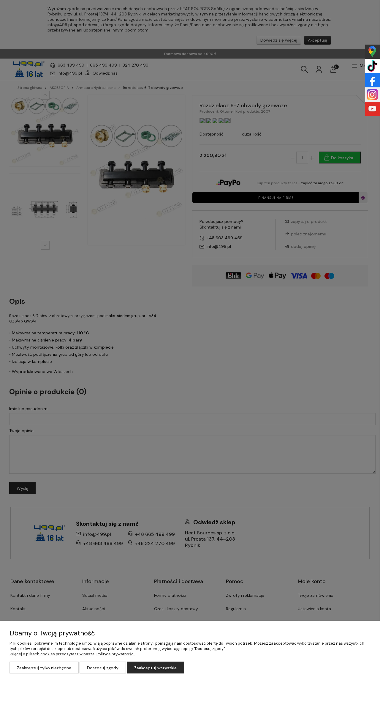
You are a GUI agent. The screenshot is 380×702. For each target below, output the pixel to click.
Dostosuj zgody (102, 667)
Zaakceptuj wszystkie (155, 667)
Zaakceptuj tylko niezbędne (44, 667)
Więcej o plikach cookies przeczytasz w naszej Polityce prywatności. (72, 654)
